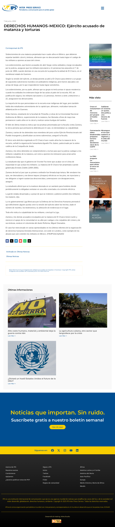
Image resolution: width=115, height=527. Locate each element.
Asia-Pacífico (85, 476)
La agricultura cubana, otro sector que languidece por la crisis (78, 332)
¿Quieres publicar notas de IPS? (18, 480)
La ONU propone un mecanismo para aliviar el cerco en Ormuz (95, 162)
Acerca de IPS (11, 467)
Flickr (45, 480)
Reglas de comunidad (51, 483)
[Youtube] (71, 450)
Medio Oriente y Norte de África (92, 483)
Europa (82, 480)
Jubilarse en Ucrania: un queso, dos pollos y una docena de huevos (106, 113)
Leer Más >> (94, 123)
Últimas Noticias (23, 252)
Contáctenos (10, 473)
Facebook (46, 476)
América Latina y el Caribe (90, 470)
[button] (7, 240)
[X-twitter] (58, 450)
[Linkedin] (77, 450)
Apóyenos (9, 476)
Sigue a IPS (47, 467)
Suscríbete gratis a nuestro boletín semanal (57, 419)
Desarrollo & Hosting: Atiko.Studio (57, 516)
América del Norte (87, 473)
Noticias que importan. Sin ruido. (57, 412)
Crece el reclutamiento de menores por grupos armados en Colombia (96, 114)
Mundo (82, 486)
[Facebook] (52, 450)
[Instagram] (65, 450)
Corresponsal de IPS (14, 48)
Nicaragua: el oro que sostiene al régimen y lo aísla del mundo (105, 135)
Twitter (45, 473)
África (82, 467)
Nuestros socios (12, 470)
